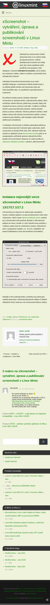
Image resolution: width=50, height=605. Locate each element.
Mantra (31, 598)
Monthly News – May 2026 (15, 567)
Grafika (9, 317)
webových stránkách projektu (13, 142)
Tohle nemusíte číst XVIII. (38, 354)
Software (27, 48)
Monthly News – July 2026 (15, 553)
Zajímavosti (6, 319)
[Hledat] (43, 442)
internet (15, 317)
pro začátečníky (33, 317)
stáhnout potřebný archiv (31, 218)
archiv (12, 48)
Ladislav (8, 492)
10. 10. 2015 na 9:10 (26, 389)
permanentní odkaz (25, 319)
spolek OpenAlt (11, 461)
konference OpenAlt (12, 457)
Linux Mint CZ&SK (12, 598)
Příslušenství (22, 317)
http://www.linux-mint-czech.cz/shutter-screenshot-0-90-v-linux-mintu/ (26, 402)
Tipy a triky (34, 48)
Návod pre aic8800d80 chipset (23, 486)
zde (24, 229)
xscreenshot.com (30, 133)
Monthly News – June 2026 (15, 560)
